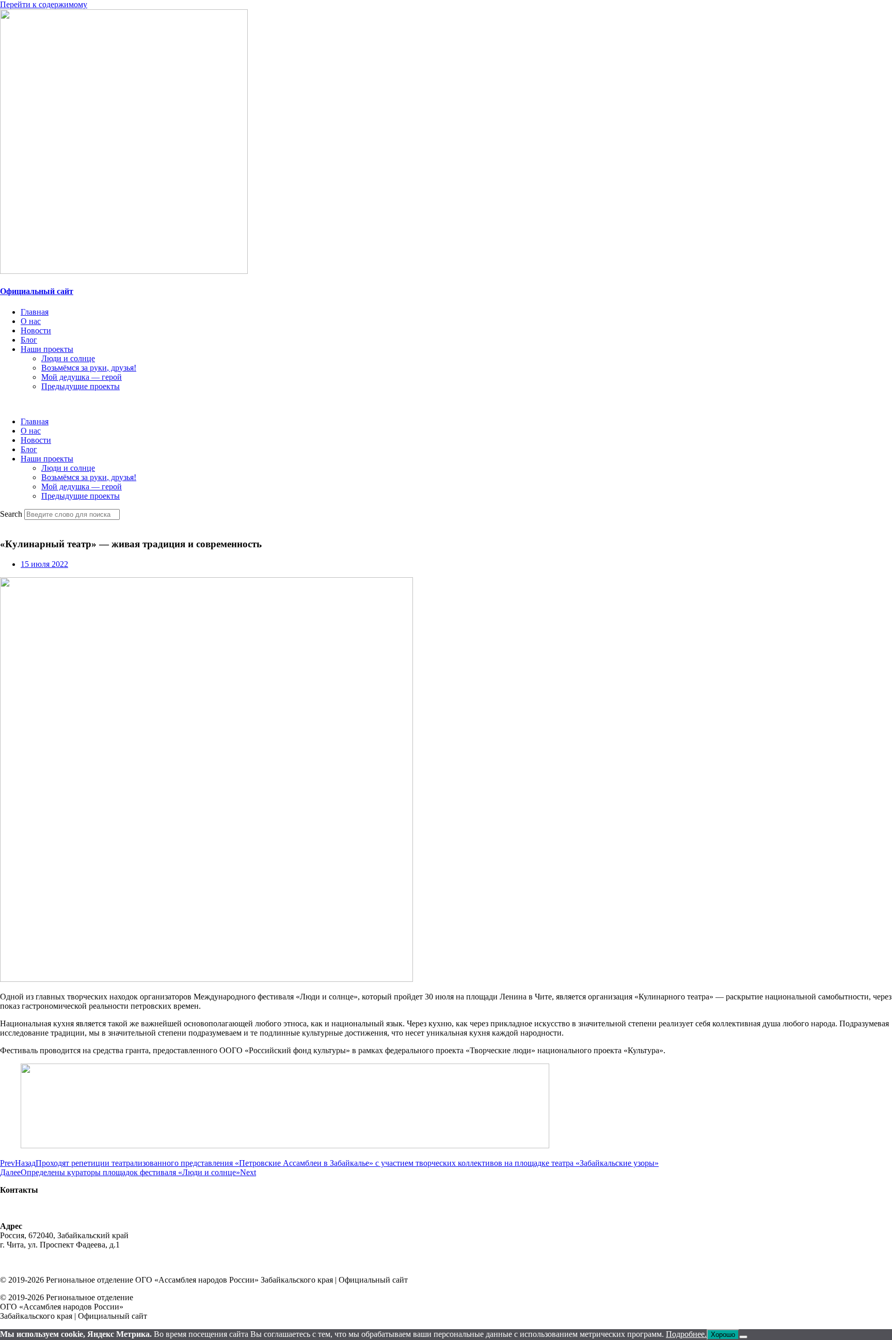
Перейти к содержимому (43, 4)
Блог (29, 339)
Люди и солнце (68, 358)
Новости (36, 330)
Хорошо (723, 1334)
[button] (446, 404)
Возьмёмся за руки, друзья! (88, 367)
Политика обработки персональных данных (77, 1262)
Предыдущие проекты (80, 386)
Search (11, 514)
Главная (35, 311)
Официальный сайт (36, 291)
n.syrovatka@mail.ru (34, 1208)
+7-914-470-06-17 (30, 1199)
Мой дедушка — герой (81, 377)
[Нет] (743, 1336)
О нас (31, 321)
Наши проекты (47, 349)
